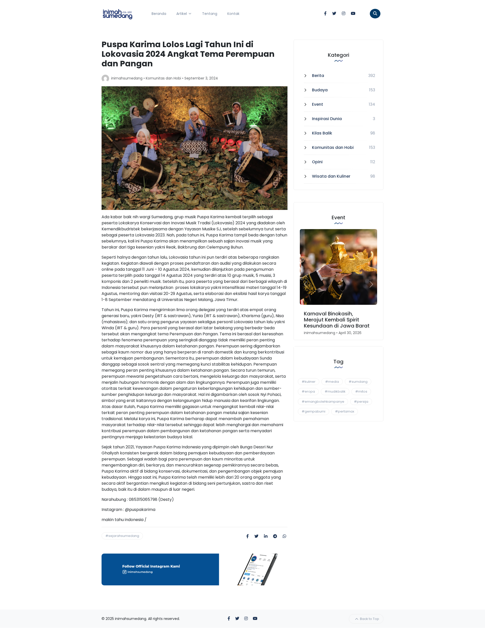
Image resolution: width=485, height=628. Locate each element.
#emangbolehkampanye (323, 401)
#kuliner (309, 381)
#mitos (361, 391)
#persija (361, 401)
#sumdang (358, 381)
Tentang (209, 13)
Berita (318, 75)
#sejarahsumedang (122, 535)
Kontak (233, 13)
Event (317, 104)
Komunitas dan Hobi (163, 78)
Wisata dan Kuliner (331, 176)
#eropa (308, 391)
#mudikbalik (335, 391)
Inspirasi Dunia (327, 119)
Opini (317, 162)
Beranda (159, 13)
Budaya (320, 90)
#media (332, 381)
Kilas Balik (322, 133)
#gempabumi (313, 411)
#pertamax (344, 411)
